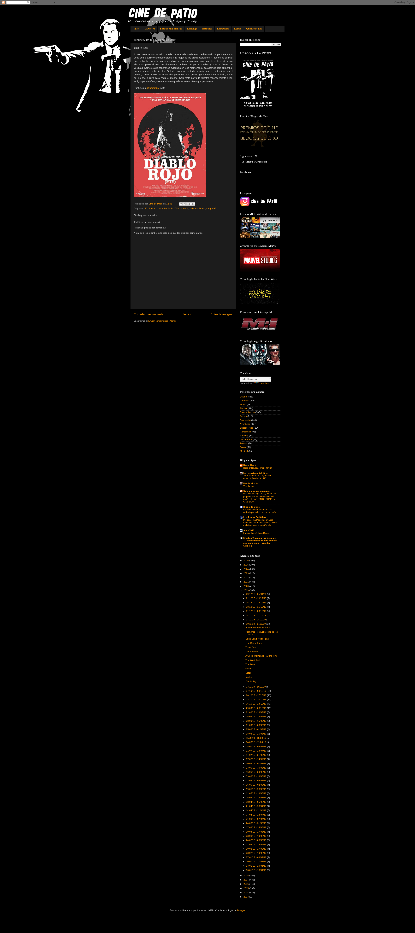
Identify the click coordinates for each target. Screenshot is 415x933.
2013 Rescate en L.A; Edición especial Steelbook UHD (257, 477)
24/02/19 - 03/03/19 (256, 840)
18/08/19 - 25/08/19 (256, 734)
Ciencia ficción (247, 412)
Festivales (207, 28)
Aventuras (245, 424)
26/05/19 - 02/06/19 (256, 785)
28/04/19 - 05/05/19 (256, 802)
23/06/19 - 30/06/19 (256, 768)
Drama (243, 397)
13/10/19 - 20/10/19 (256, 699)
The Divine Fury (253, 643)
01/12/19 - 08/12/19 (256, 611)
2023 (246, 573)
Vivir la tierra (249, 486)
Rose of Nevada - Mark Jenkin (257, 468)
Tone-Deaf (250, 647)
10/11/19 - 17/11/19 (256, 624)
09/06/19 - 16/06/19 (256, 776)
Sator (248, 673)
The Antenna (252, 651)
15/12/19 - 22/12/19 (256, 602)
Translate (264, 383)
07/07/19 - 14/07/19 (256, 759)
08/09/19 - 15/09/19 (256, 721)
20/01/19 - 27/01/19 (256, 861)
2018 (246, 875)
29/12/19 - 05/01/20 (256, 594)
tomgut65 (211, 208)
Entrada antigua (221, 314)
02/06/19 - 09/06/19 (256, 780)
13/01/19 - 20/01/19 (256, 866)
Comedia (244, 400)
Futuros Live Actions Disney (256, 533)
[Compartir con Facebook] (190, 204)
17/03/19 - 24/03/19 (256, 827)
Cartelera (150, 28)
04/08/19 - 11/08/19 (256, 742)
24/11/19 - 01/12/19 (256, 615)
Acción (243, 416)
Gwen (248, 668)
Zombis (244, 443)
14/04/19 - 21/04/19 (256, 810)
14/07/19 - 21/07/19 (256, 755)
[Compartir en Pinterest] (193, 204)
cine (153, 208)
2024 (246, 569)
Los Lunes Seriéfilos (254, 517)
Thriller (243, 408)
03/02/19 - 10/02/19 (256, 853)
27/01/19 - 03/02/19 (256, 857)
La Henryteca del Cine (255, 473)
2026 (246, 560)
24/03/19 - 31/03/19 (256, 823)
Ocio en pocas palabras (256, 491)
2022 (246, 577)
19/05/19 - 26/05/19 (256, 789)
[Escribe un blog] (184, 204)
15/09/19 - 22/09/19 (256, 716)
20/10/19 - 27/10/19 (256, 695)
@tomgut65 (152, 88)
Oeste (243, 447)
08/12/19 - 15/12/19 (256, 607)
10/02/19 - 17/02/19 (256, 849)
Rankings (192, 28)
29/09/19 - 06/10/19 (256, 708)
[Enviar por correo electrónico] (181, 204)
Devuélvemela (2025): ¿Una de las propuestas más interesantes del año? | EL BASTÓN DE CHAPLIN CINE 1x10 (259, 497)
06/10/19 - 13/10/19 (256, 704)
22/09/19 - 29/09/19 (256, 712)
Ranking (244, 435)
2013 (246, 897)
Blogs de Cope (251, 507)
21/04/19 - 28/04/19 (256, 806)
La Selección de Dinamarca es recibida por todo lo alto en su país (259, 510)
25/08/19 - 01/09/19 (256, 729)
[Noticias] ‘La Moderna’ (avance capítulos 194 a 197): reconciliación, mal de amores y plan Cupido (260, 522)
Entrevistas (223, 28)
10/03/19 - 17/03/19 (256, 832)
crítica (160, 208)
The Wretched (252, 660)
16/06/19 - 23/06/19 (256, 772)
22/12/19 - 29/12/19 (256, 598)
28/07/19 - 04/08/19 (256, 746)
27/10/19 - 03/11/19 (256, 691)
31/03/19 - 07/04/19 (256, 819)
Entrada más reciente (149, 314)
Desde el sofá (250, 483)
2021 (246, 582)
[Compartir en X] (187, 204)
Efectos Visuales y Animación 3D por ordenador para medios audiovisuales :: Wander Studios (260, 542)
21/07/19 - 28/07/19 (256, 751)
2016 (246, 884)
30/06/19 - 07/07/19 (256, 763)
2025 (246, 565)
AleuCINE (248, 530)
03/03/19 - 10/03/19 (256, 836)
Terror (202, 208)
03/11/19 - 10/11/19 (256, 687)
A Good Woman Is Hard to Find (261, 656)
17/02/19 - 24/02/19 (256, 844)
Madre (248, 677)
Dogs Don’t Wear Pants (257, 639)
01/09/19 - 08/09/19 (256, 725)
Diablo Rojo (251, 681)
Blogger (241, 910)
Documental (246, 439)
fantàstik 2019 (171, 208)
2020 (246, 586)
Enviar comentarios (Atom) (162, 321)
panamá (184, 208)
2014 (246, 892)
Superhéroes (246, 428)
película (194, 208)
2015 (246, 888)
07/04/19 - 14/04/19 (256, 815)
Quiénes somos (254, 28)
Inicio (137, 28)
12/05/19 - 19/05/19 (256, 793)
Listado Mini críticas (171, 28)
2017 (246, 880)
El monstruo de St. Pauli (257, 627)
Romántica (245, 432)
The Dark (250, 664)
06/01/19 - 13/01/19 (256, 870)
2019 (147, 208)
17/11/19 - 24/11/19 (256, 619)
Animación (245, 420)
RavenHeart (249, 465)
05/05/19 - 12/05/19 (256, 797)
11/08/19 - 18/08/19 (256, 738)
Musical (244, 451)
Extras (237, 28)
